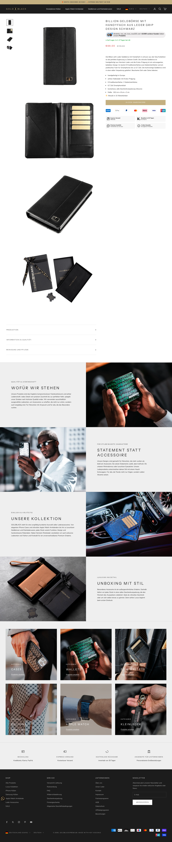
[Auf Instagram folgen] (19, 822)
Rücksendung (52, 787)
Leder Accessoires (12, 802)
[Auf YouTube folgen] (31, 822)
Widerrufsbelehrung (54, 794)
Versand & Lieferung (54, 783)
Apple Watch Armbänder (74, 9)
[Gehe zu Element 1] (9, 22)
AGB (97, 802)
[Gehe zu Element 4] (9, 48)
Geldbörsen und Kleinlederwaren (100, 9)
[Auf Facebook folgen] (7, 822)
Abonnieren (142, 802)
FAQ (48, 791)
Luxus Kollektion (12, 787)
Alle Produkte (11, 783)
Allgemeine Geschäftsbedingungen (59, 806)
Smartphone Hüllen (53, 9)
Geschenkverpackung (54, 798)
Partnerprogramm (101, 798)
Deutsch (143, 9)
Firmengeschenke (53, 802)
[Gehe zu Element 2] (9, 31)
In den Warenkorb (135, 102)
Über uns (98, 783)
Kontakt (98, 791)
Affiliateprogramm (102, 810)
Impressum (99, 794)
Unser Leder (99, 787)
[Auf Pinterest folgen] (25, 822)
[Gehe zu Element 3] (9, 39)
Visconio (97, 832)
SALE (119, 9)
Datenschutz (99, 806)
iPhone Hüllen (11, 791)
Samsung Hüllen (12, 794)
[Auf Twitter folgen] (13, 822)
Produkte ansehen (17, 674)
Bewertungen (100, 814)
